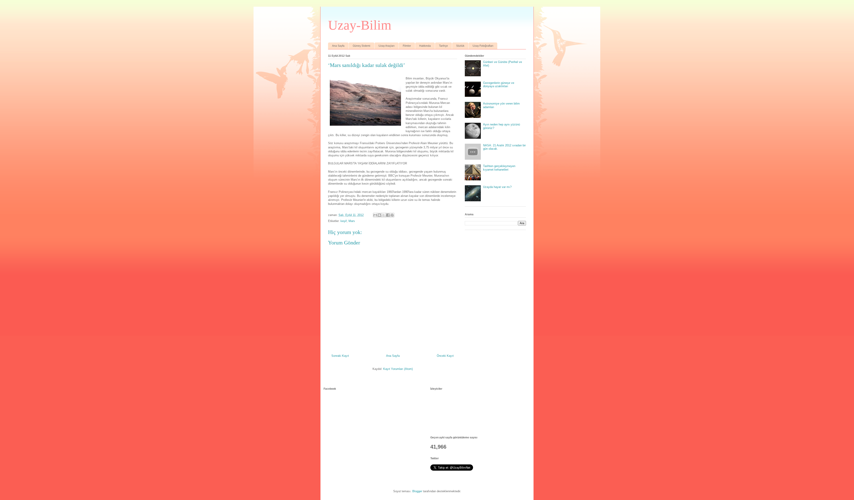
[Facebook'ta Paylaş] (388, 215)
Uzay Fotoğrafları (483, 45)
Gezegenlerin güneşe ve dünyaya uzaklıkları (498, 84)
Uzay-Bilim (359, 25)
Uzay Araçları (387, 45)
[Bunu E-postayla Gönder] (375, 215)
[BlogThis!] (379, 215)
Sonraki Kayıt (340, 355)
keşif (343, 221)
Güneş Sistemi (361, 45)
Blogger (417, 491)
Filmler (407, 45)
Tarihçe (443, 45)
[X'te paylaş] (383, 215)
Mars (351, 221)
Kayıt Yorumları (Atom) (398, 369)
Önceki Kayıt (445, 355)
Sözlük (460, 45)
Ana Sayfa (338, 45)
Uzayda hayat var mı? (497, 187)
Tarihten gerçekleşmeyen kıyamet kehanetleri (499, 167)
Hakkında (425, 45)
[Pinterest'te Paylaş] (392, 215)
